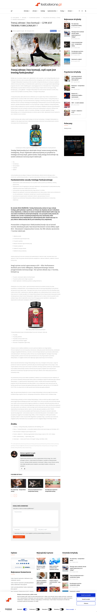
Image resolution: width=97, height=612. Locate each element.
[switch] (38, 609)
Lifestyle (35, 11)
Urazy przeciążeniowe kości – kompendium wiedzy (76, 44)
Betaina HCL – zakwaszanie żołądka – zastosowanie (77, 95)
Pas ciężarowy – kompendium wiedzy (76, 24)
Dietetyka (26, 11)
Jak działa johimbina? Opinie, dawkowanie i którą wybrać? (76, 78)
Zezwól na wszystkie (86, 595)
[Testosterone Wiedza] (48, 4)
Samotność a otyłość (76, 59)
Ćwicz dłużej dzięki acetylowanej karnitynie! (35, 329)
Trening (62, 11)
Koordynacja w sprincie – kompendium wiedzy (77, 52)
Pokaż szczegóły (70, 609)
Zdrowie (70, 11)
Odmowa (86, 603)
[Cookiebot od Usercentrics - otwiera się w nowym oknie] (8, 609)
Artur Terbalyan (14, 591)
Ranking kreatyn (67, 128)
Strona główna (15, 17)
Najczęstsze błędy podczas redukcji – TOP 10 (41, 568)
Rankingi (43, 11)
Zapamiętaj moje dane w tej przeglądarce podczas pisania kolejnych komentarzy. (32, 533)
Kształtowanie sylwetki (34, 17)
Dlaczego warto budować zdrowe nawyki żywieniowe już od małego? (77, 34)
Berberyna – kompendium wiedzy (77, 86)
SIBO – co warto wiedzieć (77, 103)
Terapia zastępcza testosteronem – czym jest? (54, 582)
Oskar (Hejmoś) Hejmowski (17, 578)
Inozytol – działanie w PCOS (76, 111)
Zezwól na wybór (86, 599)
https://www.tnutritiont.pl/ (27, 455)
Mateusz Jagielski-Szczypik (27, 453)
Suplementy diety (52, 11)
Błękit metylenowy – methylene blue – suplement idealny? (54, 568)
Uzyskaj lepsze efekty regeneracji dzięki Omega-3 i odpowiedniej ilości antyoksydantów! (36, 147)
